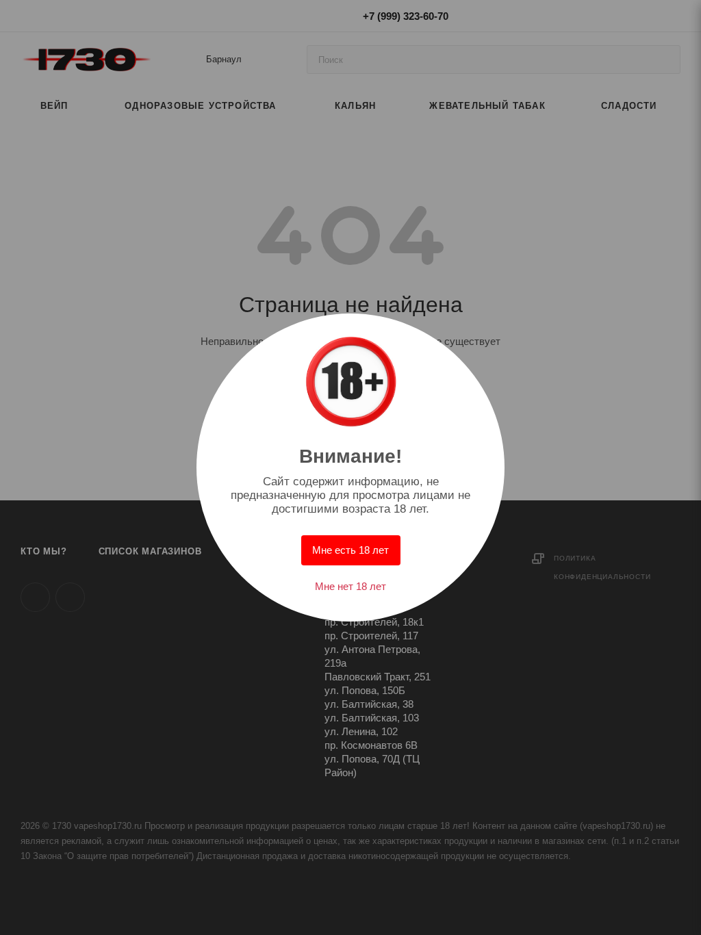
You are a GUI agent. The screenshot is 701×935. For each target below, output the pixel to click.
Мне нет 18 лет (350, 586)
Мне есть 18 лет (350, 550)
